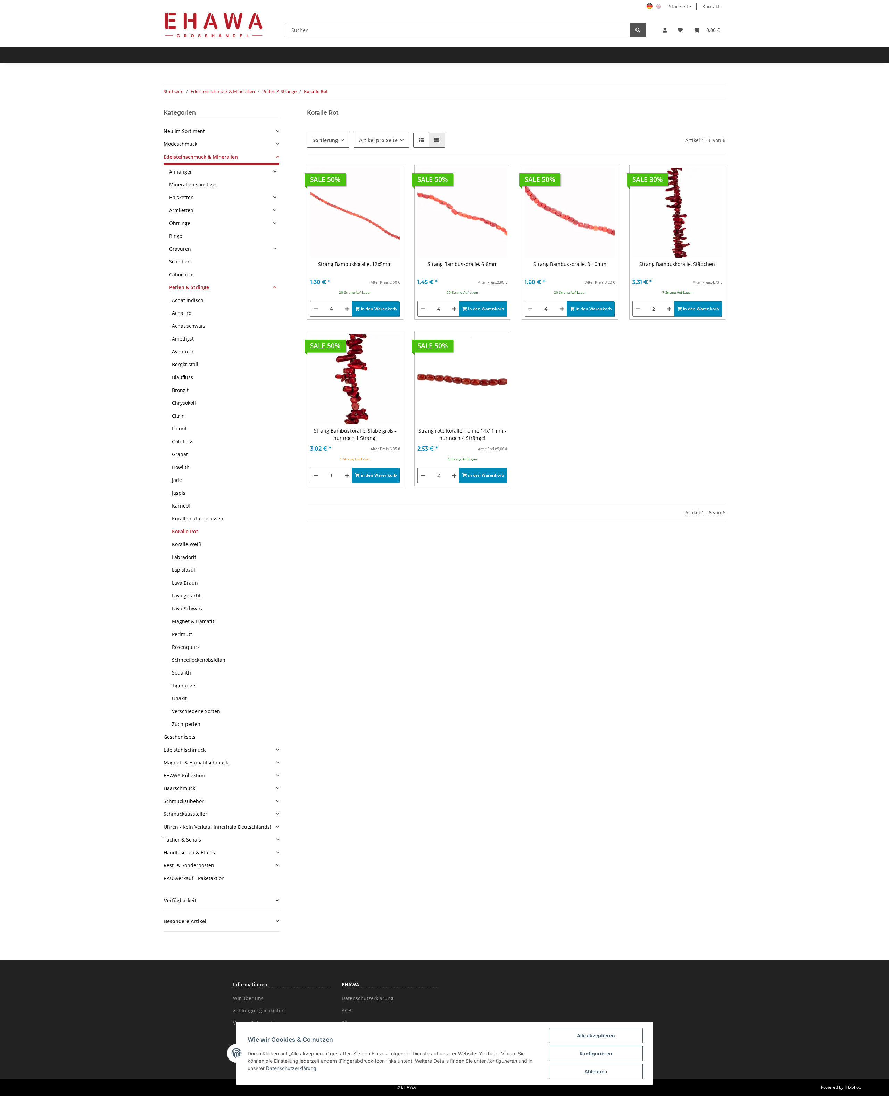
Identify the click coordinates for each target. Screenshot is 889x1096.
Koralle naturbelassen (197, 518)
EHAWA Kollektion (184, 775)
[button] (664, 30)
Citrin (178, 415)
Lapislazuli (184, 570)
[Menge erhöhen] (347, 308)
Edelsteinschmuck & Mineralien (201, 156)
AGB (346, 1010)
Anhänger (180, 171)
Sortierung (325, 140)
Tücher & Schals (182, 839)
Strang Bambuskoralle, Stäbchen (677, 264)
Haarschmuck (179, 788)
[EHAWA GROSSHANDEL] (214, 25)
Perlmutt (182, 634)
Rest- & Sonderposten (189, 865)
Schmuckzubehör (184, 801)
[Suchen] (638, 30)
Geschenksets (180, 737)
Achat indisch (187, 300)
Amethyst (183, 338)
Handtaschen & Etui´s (189, 852)
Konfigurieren (596, 1053)
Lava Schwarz (187, 608)
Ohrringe (179, 223)
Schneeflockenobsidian (198, 659)
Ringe (175, 236)
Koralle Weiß (186, 544)
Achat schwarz (189, 326)
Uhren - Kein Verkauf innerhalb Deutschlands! (217, 826)
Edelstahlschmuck (185, 749)
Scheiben (180, 261)
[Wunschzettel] (680, 30)
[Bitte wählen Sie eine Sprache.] (650, 5)
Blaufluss (182, 377)
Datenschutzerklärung (367, 998)
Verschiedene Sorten (196, 711)
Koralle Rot (185, 531)
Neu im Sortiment (184, 131)
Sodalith (181, 672)
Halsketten (181, 197)
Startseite (680, 6)
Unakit (179, 698)
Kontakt (711, 6)
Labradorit (184, 557)
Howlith (181, 467)
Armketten (181, 210)
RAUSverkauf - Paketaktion (194, 878)
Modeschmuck (180, 144)
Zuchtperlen (186, 724)
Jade (177, 480)
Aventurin (183, 351)
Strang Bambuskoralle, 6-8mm (462, 264)
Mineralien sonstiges (193, 184)
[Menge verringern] (315, 308)
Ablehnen (595, 1071)
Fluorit (179, 428)
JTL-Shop (853, 1087)
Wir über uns (248, 998)
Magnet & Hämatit (193, 621)
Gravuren (180, 248)
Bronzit (180, 390)
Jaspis (178, 493)
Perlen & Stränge (189, 287)
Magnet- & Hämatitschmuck (196, 762)
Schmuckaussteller (185, 814)
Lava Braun (185, 582)
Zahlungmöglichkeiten (259, 1010)
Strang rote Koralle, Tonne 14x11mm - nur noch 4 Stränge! (462, 434)
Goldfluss (182, 441)
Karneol (181, 505)
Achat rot (182, 313)
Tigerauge (183, 685)
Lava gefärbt (186, 595)
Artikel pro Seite (378, 140)
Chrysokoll (184, 403)
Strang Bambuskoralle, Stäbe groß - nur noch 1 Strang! (355, 434)
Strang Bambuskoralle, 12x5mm (355, 264)
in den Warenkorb (378, 309)
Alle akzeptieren (596, 1035)
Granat (180, 454)
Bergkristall (185, 364)
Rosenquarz (186, 647)
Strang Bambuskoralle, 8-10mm (569, 264)
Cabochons (182, 274)
